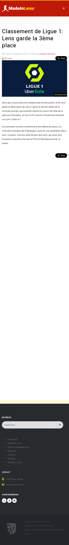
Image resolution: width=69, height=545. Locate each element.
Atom (19, 462)
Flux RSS (11, 462)
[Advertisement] (34, 196)
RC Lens (8, 58)
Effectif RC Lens (15, 443)
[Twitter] (14, 500)
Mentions (12, 451)
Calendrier (12, 439)
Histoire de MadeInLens (18, 447)
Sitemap (11, 458)
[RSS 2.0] (4, 500)
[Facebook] (9, 500)
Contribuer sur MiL (14, 479)
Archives (11, 454)
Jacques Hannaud (47, 53)
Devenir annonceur (15, 484)
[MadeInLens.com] (11, 529)
